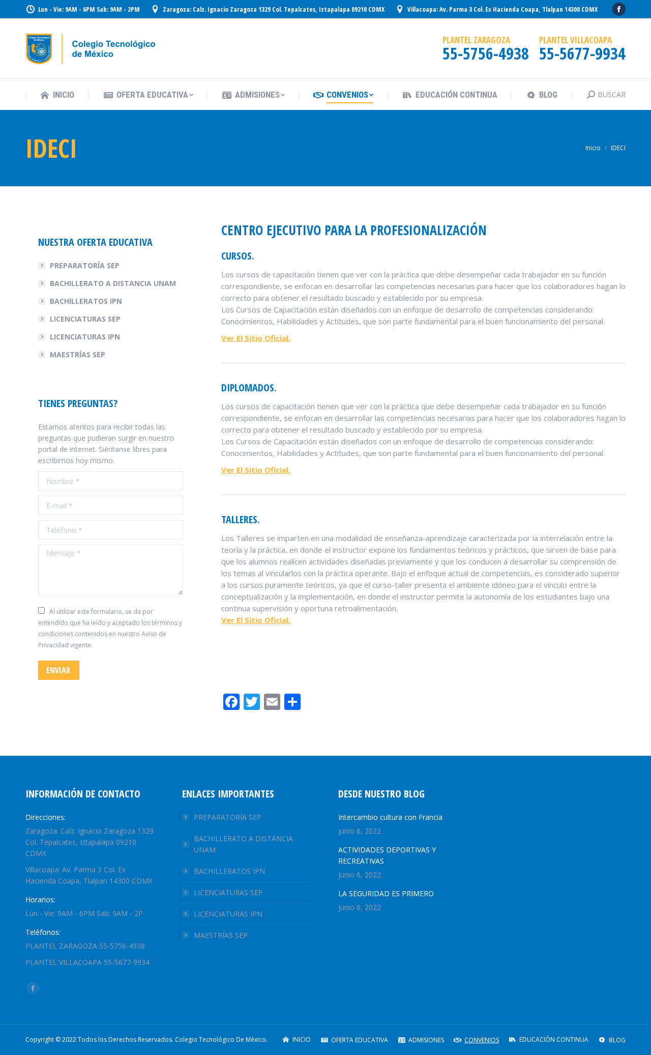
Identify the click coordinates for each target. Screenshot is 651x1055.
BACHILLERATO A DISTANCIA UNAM (113, 283)
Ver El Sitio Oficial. (255, 338)
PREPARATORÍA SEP (85, 265)
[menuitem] (57, 95)
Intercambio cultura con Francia (390, 817)
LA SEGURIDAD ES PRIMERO (386, 893)
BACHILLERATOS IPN (86, 301)
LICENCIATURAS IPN (85, 336)
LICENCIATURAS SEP (85, 319)
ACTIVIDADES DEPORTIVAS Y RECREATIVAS (387, 855)
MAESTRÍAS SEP (77, 354)
